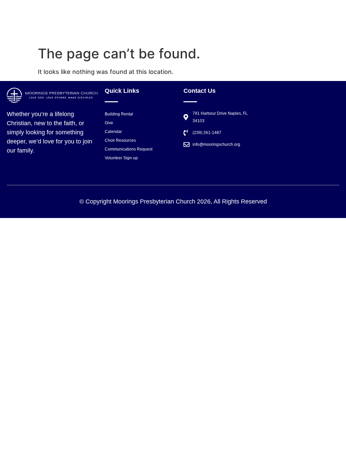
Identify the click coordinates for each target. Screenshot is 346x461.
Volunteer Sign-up (121, 158)
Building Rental (119, 114)
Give (109, 122)
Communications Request (128, 149)
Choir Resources (120, 140)
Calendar (113, 131)
